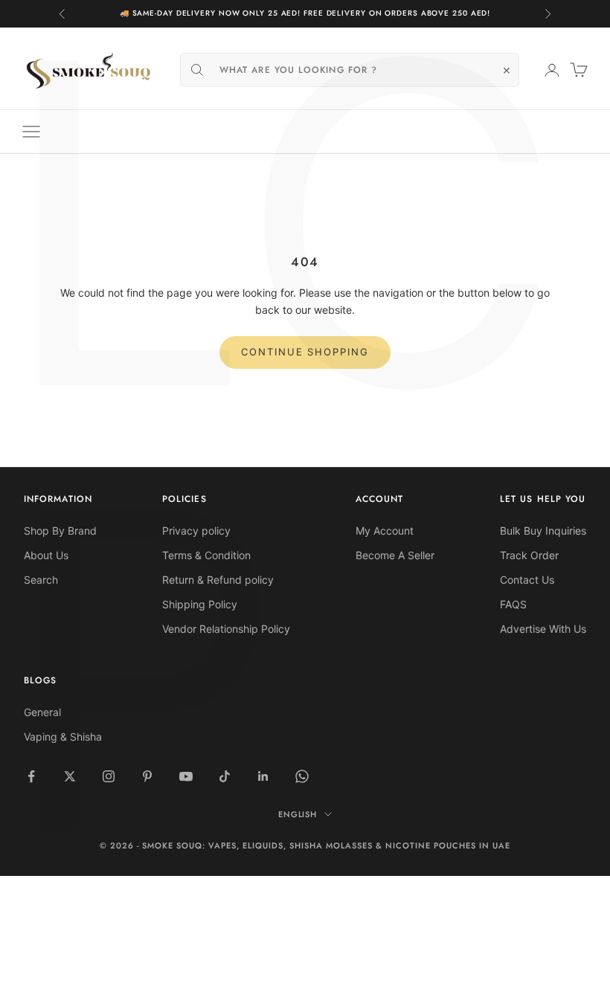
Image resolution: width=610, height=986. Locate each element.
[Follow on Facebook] (31, 776)
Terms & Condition (206, 555)
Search (41, 579)
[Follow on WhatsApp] (302, 776)
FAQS (513, 604)
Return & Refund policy (218, 579)
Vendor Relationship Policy (226, 628)
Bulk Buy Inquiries (543, 530)
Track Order (529, 555)
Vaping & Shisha (63, 736)
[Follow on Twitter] (69, 776)
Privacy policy (196, 530)
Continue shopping (305, 352)
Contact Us (527, 579)
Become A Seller (395, 555)
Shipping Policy (199, 604)
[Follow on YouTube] (186, 776)
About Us (46, 555)
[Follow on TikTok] (224, 776)
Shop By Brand (60, 530)
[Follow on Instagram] (108, 776)
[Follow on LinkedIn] (263, 776)
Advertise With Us (543, 628)
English (298, 814)
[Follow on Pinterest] (147, 776)
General (42, 712)
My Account (385, 530)
